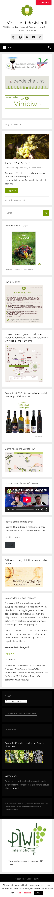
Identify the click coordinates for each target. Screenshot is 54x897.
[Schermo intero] (45, 509)
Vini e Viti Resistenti (27, 22)
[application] (27, 499)
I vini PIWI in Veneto (17, 163)
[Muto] (41, 509)
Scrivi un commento (17, 200)
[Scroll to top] (49, 892)
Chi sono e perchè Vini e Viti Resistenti (21, 713)
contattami (13, 788)
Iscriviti (10, 545)
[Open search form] (49, 47)
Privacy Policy (10, 730)
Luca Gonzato (37, 168)
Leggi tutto (11, 191)
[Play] (8, 509)
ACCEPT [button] (38, 893)
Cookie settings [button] (24, 893)
